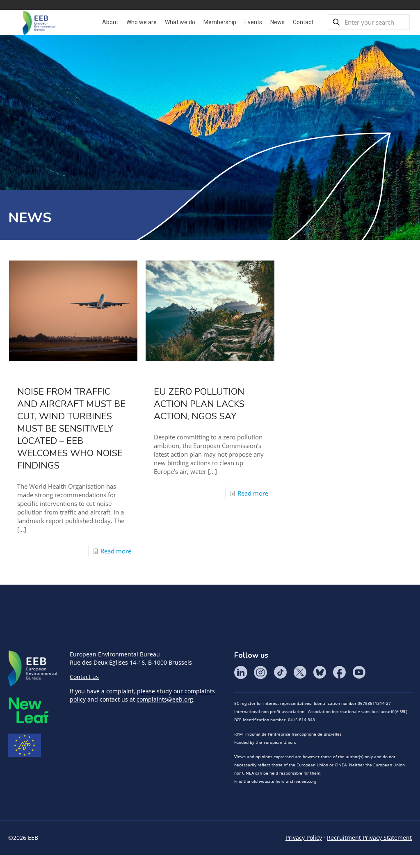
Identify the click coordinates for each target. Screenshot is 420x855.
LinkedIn (240, 672)
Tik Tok (280, 672)
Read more (115, 551)
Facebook (339, 672)
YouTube (358, 672)
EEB (32, 668)
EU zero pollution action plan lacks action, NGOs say (199, 404)
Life (24, 745)
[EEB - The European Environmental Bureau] (39, 22)
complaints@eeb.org (165, 699)
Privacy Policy (303, 837)
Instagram (260, 672)
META (28, 710)
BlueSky (319, 672)
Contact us (84, 677)
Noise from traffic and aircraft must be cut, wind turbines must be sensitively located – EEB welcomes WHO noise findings (71, 429)
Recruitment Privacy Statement (369, 837)
